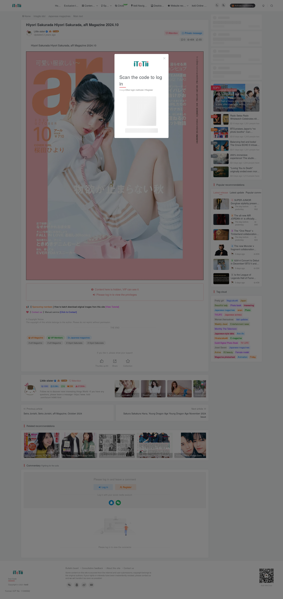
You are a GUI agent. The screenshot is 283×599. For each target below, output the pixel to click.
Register (149, 89)
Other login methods (134, 89)
